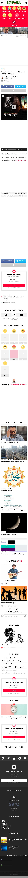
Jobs (9, 551)
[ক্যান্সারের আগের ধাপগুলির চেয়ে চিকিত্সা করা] (7, 30)
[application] (14, 149)
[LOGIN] (26, 2)
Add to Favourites (20, 193)
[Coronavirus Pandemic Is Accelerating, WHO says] (14, 709)
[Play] (3, 149)
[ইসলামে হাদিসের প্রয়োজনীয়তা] (14, 477)
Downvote (21, 315)
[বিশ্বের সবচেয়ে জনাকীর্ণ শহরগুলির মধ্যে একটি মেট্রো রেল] (14, 452)
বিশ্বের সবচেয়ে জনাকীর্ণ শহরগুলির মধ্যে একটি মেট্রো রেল (12, 461)
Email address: (14, 279)
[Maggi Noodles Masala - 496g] (4, 840)
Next (27, 32)
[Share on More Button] (13, 90)
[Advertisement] (14, 52)
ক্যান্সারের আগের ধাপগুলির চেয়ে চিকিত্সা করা (6, 35)
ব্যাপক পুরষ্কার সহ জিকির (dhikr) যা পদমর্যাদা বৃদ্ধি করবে (13, 510)
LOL (19, 11)
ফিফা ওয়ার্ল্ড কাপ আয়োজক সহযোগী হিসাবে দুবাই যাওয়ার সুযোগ (13, 554)
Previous (1, 32)
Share (3, 96)
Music (19, 561)
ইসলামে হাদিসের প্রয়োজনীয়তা (7, 490)
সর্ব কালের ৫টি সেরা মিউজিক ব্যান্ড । (8, 603)
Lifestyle (3, 439)
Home (3, 820)
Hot (23, 18)
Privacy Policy (5, 827)
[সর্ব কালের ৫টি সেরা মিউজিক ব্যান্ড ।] (14, 593)
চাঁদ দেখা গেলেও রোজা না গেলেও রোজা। (9, 534)
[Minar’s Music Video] (14, 571)
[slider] (24, 149)
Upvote (6, 315)
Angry (4, 11)
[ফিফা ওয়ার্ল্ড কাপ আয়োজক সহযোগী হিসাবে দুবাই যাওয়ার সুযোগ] (14, 545)
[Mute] (21, 149)
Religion (10, 488)
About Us (4, 823)
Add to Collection (10, 196)
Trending (14, 25)
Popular (17, 18)
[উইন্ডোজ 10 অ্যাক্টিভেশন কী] (4, 848)
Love (24, 11)
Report (23, 196)
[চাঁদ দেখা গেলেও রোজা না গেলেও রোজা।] (14, 523)
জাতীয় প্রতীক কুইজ (5, 645)
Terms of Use (5, 828)
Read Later (7, 193)
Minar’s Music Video (8, 580)
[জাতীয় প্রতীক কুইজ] (14, 635)
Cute (14, 11)
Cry (9, 11)
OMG (4, 18)
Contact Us (5, 824)
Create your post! (20, 160)
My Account (5, 821)
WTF (10, 18)
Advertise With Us (6, 826)
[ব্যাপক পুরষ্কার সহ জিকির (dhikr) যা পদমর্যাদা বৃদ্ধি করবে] (14, 501)
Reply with (25, 616)
